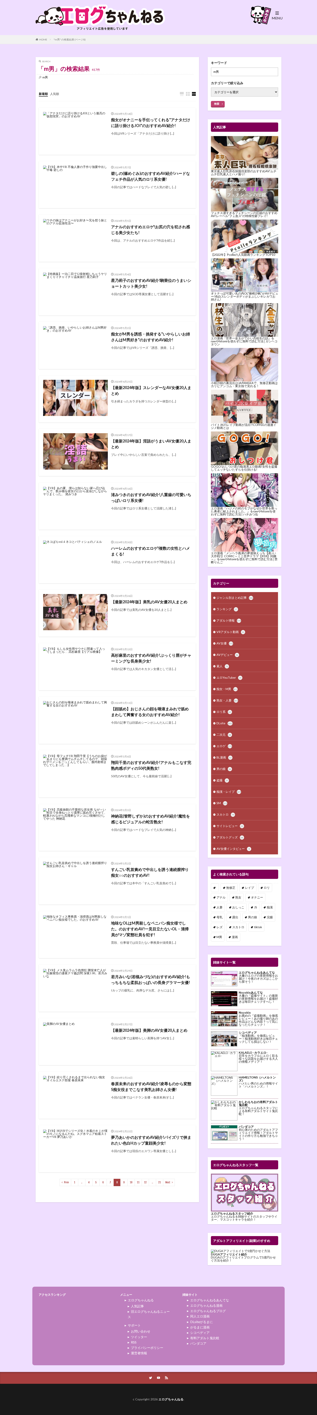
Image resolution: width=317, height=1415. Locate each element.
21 (159, 1182)
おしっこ (238, 907)
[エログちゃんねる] (100, 32)
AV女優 (225, 643)
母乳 (220, 917)
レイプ (249, 887)
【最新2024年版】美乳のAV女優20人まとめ (149, 601)
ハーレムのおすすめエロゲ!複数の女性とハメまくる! (150, 551)
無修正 (230, 887)
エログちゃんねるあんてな (209, 1300)
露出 (235, 917)
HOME (43, 39)
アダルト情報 (229, 620)
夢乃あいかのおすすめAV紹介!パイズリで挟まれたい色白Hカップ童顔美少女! (151, 1140)
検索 (216, 103)
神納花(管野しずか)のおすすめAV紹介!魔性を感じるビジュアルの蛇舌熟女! (150, 819)
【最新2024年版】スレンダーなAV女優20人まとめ (151, 390)
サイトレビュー (230, 826)
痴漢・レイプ (229, 791)
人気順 (54, 94)
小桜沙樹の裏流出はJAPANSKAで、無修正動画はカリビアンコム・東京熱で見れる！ (244, 384)
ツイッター (139, 1337)
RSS (134, 1342)
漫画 (235, 937)
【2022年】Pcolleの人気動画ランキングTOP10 (243, 254)
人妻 (220, 907)
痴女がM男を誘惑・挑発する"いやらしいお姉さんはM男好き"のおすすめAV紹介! (150, 337)
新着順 (43, 94)
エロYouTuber (229, 677)
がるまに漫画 (200, 1327)
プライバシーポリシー (147, 1348)
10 (131, 1182)
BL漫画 (224, 757)
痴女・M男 (227, 689)
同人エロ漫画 (200, 1316)
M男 (219, 937)
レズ (220, 927)
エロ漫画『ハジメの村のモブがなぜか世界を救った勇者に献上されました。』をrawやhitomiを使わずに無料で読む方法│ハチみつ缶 (244, 511)
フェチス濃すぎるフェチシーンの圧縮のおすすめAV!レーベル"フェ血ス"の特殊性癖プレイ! (244, 214)
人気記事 (137, 1306)
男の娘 (224, 769)
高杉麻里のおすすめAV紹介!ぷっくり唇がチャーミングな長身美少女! (151, 658)
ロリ (267, 887)
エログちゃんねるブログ (208, 1311)
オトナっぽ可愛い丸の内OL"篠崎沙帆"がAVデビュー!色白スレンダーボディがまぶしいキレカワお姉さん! (244, 296)
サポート (134, 1325)
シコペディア (200, 1332)
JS (255, 907)
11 (138, 1182)
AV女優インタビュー (233, 848)
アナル (221, 897)
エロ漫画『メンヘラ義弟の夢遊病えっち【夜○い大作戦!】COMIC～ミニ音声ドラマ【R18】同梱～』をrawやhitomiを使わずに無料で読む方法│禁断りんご (244, 557)
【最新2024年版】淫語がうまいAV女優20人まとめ (151, 444)
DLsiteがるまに (201, 1322)
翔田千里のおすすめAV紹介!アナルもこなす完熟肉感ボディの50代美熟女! (151, 765)
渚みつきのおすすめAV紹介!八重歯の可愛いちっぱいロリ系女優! (151, 497)
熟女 (238, 897)
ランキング (227, 609)
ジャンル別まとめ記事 (235, 597)
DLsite (225, 723)
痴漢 (270, 907)
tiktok (258, 927)
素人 (222, 666)
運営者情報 (139, 1353)
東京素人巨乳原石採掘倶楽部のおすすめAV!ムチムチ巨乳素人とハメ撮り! (243, 172)
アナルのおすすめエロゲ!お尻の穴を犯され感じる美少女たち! (150, 229)
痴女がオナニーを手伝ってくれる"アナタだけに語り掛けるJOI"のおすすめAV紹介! (150, 122)
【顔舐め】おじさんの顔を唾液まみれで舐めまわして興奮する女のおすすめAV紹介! (150, 711)
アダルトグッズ (230, 837)
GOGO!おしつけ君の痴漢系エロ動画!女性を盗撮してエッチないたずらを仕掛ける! (244, 468)
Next (167, 1182)
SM (222, 803)
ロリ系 (224, 712)
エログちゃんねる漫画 (206, 1305)
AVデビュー (227, 654)
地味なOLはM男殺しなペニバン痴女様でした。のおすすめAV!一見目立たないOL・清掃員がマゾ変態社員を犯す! (150, 929)
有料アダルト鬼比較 (204, 1338)
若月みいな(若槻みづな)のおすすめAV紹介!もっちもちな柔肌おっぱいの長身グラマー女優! (150, 979)
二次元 (224, 734)
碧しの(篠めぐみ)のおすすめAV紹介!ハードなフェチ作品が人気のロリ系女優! (150, 176)
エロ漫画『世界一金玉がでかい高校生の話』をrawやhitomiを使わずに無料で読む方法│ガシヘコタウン (244, 341)
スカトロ (225, 814)
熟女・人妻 (227, 700)
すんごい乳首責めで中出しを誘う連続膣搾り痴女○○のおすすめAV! (150, 872)
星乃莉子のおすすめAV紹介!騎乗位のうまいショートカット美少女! (151, 283)
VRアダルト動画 (230, 632)
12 (145, 1182)
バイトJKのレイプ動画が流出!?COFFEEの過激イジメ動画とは (243, 426)
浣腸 (270, 917)
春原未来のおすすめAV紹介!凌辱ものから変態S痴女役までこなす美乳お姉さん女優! (151, 1086)
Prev (66, 1182)
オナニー (257, 897)
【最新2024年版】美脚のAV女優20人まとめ (149, 1030)
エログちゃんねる (141, 1300)
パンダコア (198, 1343)
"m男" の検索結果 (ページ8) (70, 39)
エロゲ (224, 746)
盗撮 (222, 780)
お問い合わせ (140, 1331)
